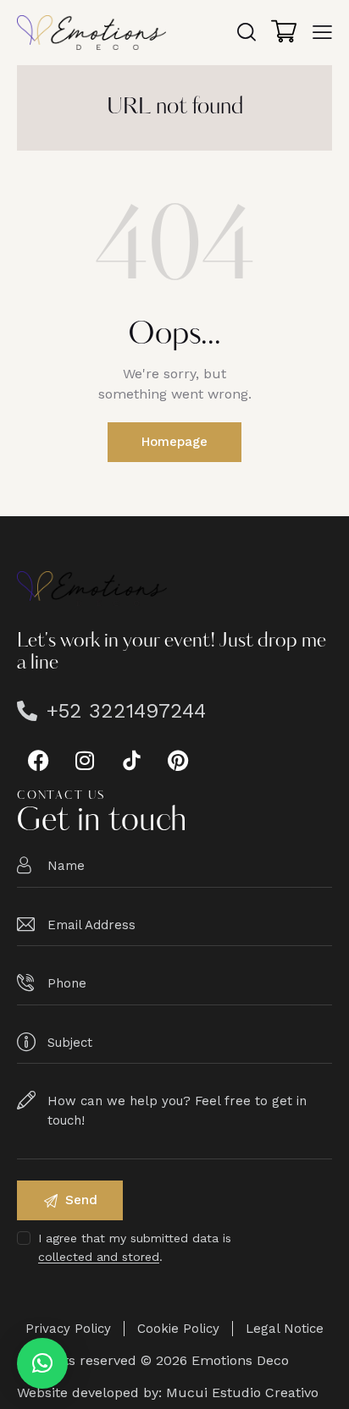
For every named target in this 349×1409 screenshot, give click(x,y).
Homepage (174, 441)
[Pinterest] (178, 760)
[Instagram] (85, 760)
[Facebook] (38, 760)
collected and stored (98, 1257)
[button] (42, 1363)
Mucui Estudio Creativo (242, 1392)
